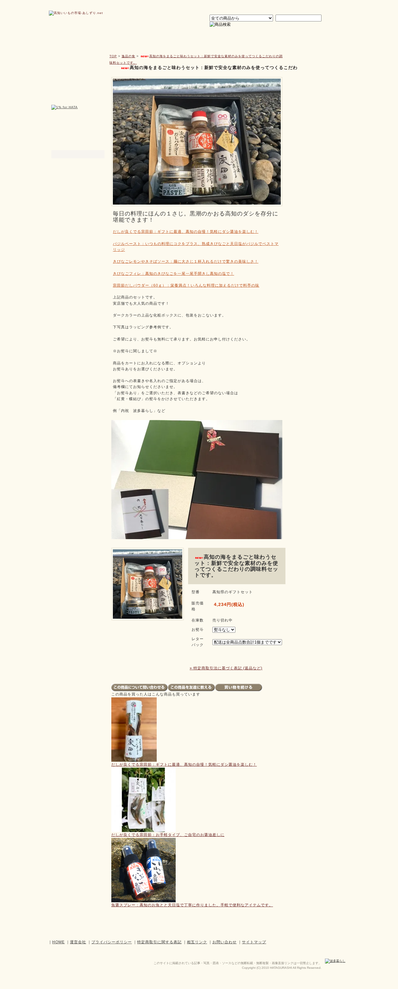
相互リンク (197, 942)
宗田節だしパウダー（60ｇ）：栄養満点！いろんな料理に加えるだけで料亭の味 (186, 285)
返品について (315, 112)
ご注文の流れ (315, 83)
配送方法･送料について (315, 102)
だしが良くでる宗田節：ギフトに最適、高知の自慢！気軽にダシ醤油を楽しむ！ (185, 231)
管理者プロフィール (77, 134)
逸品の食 (148, 38)
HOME (58, 942)
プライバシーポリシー (315, 151)
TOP (113, 56)
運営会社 (271, 6)
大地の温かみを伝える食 (205, 38)
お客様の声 (315, 131)
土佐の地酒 (317, 38)
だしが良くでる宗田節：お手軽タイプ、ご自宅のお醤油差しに (167, 835)
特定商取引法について (315, 141)
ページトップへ (312, 926)
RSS (330, 183)
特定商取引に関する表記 (159, 942)
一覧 (94, 146)
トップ (84, 38)
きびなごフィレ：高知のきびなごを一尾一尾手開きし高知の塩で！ (173, 273)
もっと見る (307, 183)
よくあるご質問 (315, 122)
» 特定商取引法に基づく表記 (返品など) (226, 668)
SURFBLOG (315, 168)
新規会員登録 (78, 65)
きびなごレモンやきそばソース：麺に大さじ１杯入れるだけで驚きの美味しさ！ (185, 261)
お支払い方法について (315, 93)
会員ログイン (243, 6)
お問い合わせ (300, 6)
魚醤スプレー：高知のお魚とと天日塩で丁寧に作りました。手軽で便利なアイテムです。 (192, 905)
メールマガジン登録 (78, 98)
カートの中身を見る (316, 59)
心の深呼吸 (261, 38)
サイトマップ (330, 6)
